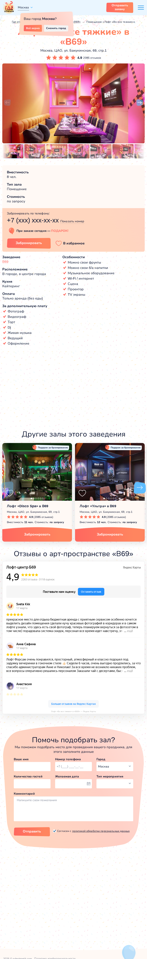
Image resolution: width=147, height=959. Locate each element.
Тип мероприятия (109, 776)
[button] (7, 102)
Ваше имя (21, 759)
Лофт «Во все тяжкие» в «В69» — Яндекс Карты (73, 711)
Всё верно (33, 28)
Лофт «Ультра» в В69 (98, 506)
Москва (23, 7)
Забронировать (29, 243)
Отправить (32, 831)
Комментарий (24, 793)
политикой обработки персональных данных (101, 830)
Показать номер (72, 221)
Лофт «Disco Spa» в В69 (27, 506)
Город (100, 759)
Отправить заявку (120, 7)
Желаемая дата (67, 776)
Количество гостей (28, 776)
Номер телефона (68, 759)
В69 (5, 262)
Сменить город (56, 28)
